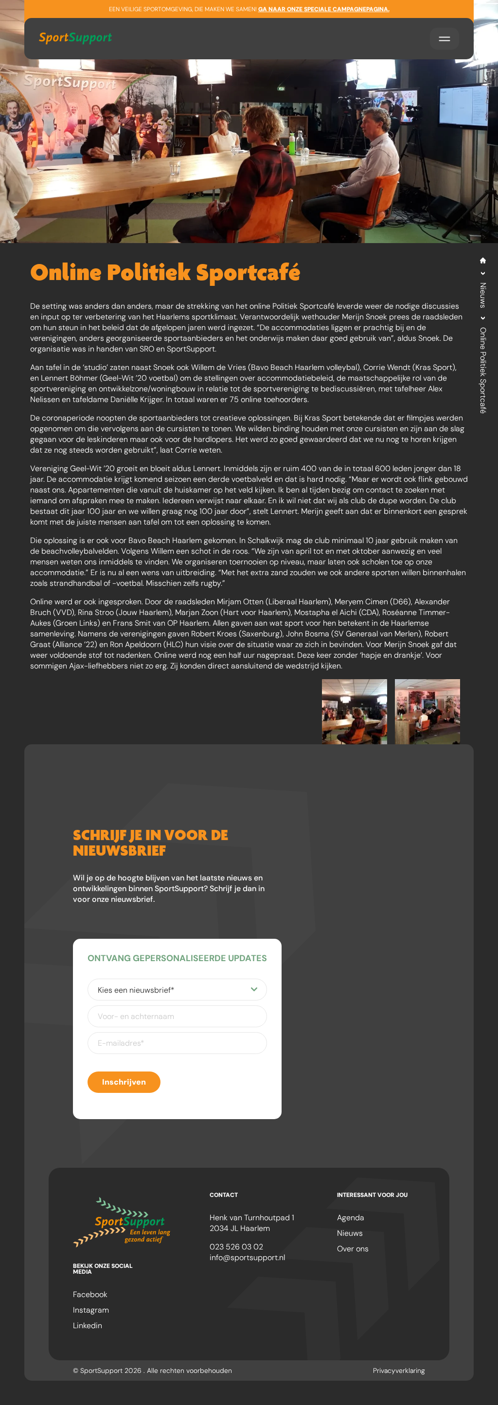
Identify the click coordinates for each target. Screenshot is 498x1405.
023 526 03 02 (236, 1247)
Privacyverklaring (399, 1370)
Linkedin (87, 1325)
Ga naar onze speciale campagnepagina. (324, 9)
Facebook (90, 1294)
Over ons (353, 1249)
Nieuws (483, 295)
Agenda (350, 1217)
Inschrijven (124, 1082)
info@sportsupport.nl (247, 1257)
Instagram (91, 1310)
